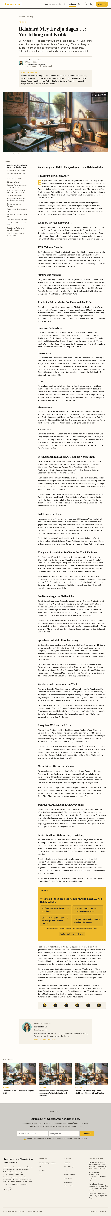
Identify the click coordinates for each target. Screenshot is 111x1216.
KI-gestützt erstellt (46, 66)
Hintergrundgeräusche (52, 4)
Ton (79, 4)
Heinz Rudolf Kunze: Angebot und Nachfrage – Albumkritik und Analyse (89, 1091)
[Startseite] (12, 4)
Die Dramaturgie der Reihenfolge (14, 205)
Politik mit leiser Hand (14, 195)
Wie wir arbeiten (70, 1174)
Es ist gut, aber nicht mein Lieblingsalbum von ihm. (85, 909)
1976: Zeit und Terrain (14, 179)
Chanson (22, 16)
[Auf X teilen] (55, 1005)
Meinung (72, 4)
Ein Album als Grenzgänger (16, 170)
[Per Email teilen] (88, 1005)
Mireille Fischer (35, 60)
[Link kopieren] (99, 1005)
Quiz (65, 1171)
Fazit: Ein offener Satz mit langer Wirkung (15, 234)
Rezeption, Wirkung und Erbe (17, 219)
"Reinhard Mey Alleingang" (49, 988)
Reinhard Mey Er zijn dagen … (16, 174)
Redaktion (68, 1163)
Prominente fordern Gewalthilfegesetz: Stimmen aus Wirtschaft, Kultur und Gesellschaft (53, 1093)
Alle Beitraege (69, 1167)
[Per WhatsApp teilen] (45, 1005)
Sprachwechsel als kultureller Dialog (17, 210)
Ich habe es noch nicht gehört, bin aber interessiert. (87, 920)
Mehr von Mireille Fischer (43, 1039)
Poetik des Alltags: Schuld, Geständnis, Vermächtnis (16, 191)
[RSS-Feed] (5, 1189)
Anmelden (86, 1133)
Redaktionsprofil (40, 1030)
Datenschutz (68, 1186)
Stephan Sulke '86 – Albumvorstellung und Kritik (18, 1091)
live (65, 4)
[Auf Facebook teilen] (66, 1005)
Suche (90, 4)
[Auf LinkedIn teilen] (77, 1005)
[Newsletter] (10, 1189)
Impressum (68, 1182)
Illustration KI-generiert (13, 154)
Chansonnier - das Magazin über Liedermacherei (18, 1160)
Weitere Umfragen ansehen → (71, 934)
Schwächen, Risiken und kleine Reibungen (15, 229)
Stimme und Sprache (14, 182)
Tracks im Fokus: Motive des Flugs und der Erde (17, 186)
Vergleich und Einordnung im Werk (17, 215)
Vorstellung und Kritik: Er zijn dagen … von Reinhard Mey (17, 166)
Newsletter (102, 4)
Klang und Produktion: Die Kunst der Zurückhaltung (16, 200)
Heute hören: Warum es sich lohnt (16, 224)
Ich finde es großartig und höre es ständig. (55, 909)
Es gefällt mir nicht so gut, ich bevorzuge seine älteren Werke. (55, 921)
